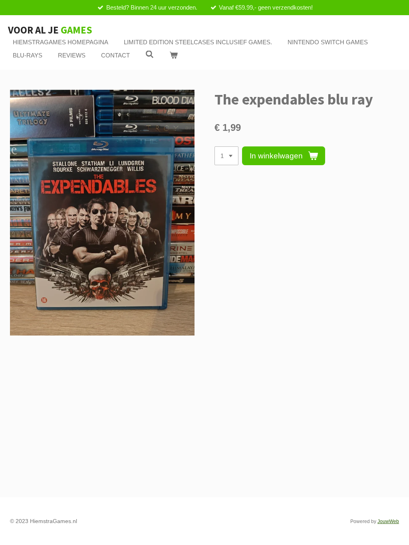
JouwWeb (388, 521)
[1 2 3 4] (226, 155)
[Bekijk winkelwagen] (174, 55)
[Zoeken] (150, 54)
